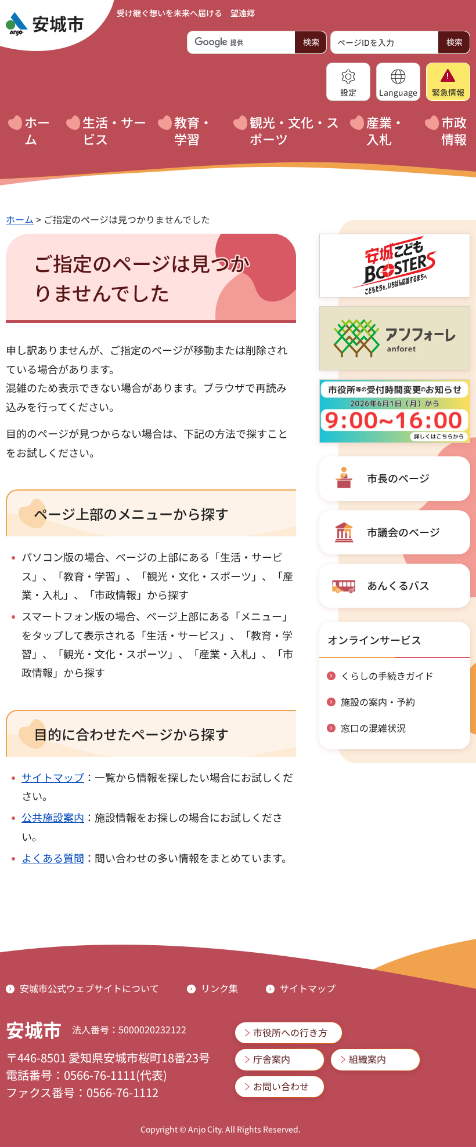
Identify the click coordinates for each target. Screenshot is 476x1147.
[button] (348, 82)
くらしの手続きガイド (387, 676)
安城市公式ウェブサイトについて (89, 988)
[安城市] (44, 24)
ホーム (20, 219)
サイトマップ (52, 777)
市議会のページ (403, 531)
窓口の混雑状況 (373, 728)
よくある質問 (52, 857)
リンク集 (219, 988)
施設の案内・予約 (378, 702)
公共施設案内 (52, 817)
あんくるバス (398, 585)
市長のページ (398, 477)
